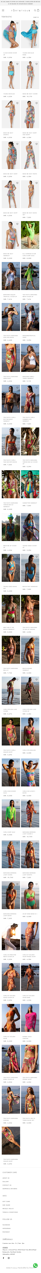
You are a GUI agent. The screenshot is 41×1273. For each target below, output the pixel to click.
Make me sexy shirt (10, 173)
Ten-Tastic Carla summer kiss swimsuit (29, 419)
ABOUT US (6, 1178)
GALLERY (6, 1181)
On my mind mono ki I (30, 913)
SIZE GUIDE (6, 1205)
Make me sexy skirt (10, 213)
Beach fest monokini (30, 586)
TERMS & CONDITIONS (10, 1212)
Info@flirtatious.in (8, 1239)
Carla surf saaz (9, 832)
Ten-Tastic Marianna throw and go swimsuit (10, 504)
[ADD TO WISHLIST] (17, 23)
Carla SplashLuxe (29, 750)
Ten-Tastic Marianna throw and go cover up (30, 462)
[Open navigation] (3, 10)
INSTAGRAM (7, 1228)
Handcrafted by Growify (26, 1268)
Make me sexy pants (30, 173)
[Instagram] (9, 1258)
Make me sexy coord (30, 93)
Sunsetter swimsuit (30, 503)
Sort (35, 17)
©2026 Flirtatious (11, 1268)
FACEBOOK (6, 1224)
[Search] (35, 10)
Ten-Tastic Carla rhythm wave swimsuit (9, 419)
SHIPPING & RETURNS (10, 1188)
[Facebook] (3, 1258)
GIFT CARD (6, 1201)
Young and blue (9, 93)
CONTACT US (7, 1185)
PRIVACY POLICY (8, 1208)
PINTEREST (6, 1232)
